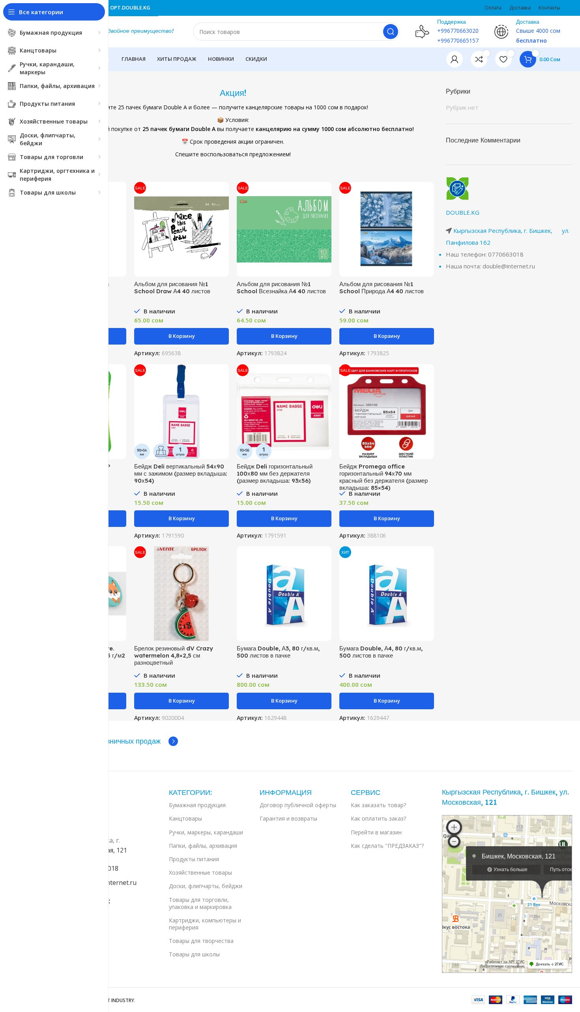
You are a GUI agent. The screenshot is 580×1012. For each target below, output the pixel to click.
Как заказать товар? (378, 805)
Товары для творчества (201, 941)
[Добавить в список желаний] (120, 230)
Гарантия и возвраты (288, 818)
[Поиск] (390, 31)
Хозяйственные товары (200, 872)
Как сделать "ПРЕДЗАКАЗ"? (387, 845)
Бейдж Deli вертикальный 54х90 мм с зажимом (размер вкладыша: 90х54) (180, 473)
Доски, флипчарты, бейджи (205, 886)
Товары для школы (194, 954)
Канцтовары (185, 818)
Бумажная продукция (197, 805)
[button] (181, 336)
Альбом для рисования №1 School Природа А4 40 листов (381, 287)
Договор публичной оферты (298, 805)
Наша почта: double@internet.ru (490, 266)
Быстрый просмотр (120, 212)
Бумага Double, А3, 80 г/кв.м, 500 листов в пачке (278, 652)
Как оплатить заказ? (378, 818)
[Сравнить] (120, 195)
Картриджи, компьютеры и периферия (205, 923)
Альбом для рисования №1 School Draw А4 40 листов (172, 287)
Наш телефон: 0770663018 (485, 254)
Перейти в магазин (376, 832)
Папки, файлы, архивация (203, 845)
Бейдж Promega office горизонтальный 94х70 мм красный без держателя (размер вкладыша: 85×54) (383, 477)
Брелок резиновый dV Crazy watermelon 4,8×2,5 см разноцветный (173, 655)
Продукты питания (194, 859)
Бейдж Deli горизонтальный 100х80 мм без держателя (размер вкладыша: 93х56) (274, 473)
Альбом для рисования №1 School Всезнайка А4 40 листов (281, 287)
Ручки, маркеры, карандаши (206, 832)
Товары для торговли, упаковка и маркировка (200, 903)
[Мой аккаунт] (454, 59)
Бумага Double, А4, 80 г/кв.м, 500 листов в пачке (381, 652)
